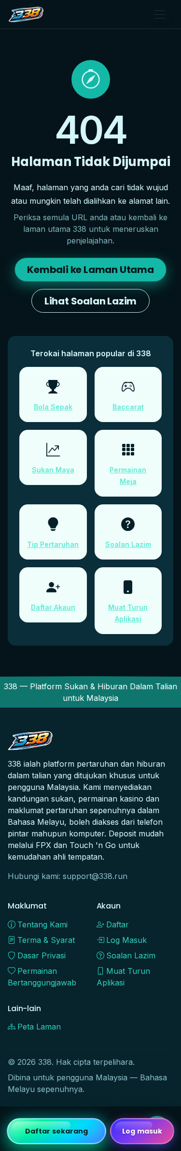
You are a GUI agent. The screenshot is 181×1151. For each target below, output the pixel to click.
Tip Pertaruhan (53, 544)
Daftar (117, 924)
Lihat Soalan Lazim (90, 301)
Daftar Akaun (53, 607)
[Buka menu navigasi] (159, 14)
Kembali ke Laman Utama (90, 269)
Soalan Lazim (128, 544)
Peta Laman (39, 1026)
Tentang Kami (42, 924)
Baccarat (128, 407)
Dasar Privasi (41, 955)
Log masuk (142, 1131)
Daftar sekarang (56, 1131)
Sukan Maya (53, 470)
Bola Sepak (53, 407)
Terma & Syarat (46, 940)
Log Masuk (126, 940)
